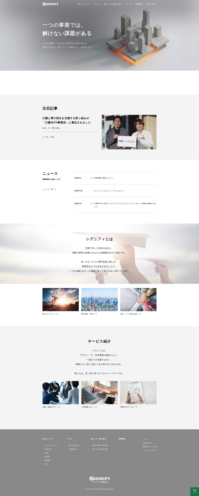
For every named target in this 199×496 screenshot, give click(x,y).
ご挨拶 (46, 453)
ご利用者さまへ (73, 449)
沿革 (45, 464)
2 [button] (99, 66)
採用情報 (138, 4)
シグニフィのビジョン (49, 445)
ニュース (128, 4)
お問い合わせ (151, 4)
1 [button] (97, 66)
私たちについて (84, 4)
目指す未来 (47, 449)
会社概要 (47, 460)
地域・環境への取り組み (100, 445)
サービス (96, 4)
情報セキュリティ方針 (150, 447)
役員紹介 (47, 456)
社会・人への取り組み (112, 4)
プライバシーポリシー (150, 450)
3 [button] (102, 66)
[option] (99, 35)
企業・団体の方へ (74, 445)
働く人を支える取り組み (100, 449)
